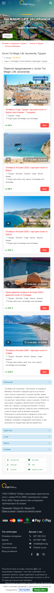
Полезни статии (9, 547)
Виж (44, 125)
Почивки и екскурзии (11, 536)
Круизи (5, 540)
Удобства (8, 430)
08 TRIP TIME (39, 540)
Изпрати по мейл (37, 469)
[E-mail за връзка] (30, 544)
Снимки (7, 36)
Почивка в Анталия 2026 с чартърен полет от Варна (27, 169)
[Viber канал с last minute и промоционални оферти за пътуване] (44, 555)
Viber (33, 465)
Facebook (13, 469)
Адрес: (7, 61)
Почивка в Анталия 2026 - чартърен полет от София (26, 351)
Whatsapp (13, 465)
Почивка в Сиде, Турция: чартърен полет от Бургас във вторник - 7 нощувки (26, 110)
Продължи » (40, 590)
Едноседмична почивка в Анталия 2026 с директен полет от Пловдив (25, 293)
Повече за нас (40, 547)
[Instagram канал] (38, 555)
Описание (8, 382)
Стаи (6, 437)
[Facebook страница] (32, 555)
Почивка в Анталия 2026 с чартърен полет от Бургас (27, 232)
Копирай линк (14, 460)
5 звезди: (8, 58)
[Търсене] (50, 3)
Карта (6, 443)
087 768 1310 (39, 536)
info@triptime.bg (40, 544)
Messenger (35, 460)
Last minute (7, 544)
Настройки (24, 590)
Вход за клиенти (9, 551)
